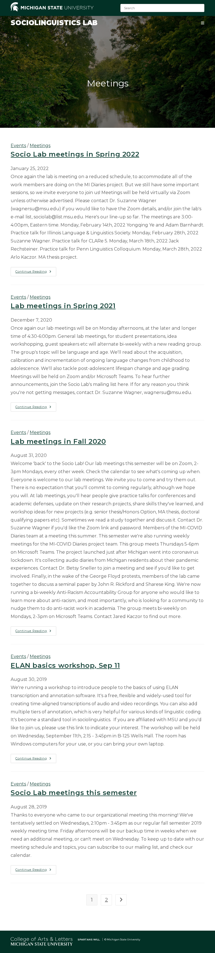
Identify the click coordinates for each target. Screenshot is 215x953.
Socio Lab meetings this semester (74, 793)
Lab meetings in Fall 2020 (58, 441)
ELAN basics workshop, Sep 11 (65, 665)
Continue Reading (35, 272)
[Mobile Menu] (202, 23)
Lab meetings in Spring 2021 (63, 306)
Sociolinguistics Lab (54, 23)
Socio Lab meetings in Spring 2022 (75, 154)
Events (18, 145)
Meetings (40, 145)
